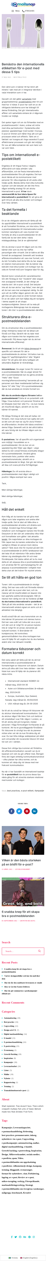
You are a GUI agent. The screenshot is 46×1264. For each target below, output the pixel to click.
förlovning (28, 1131)
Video (20, 1158)
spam (14, 1158)
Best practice (20, 77)
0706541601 (30, 11)
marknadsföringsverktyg (13, 1185)
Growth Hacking (27, 921)
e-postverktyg (24, 1150)
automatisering (25, 1143)
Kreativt (27, 1193)
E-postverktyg (9, 1046)
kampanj (37, 1166)
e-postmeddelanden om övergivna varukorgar (23, 1189)
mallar (36, 1143)
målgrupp (6, 1193)
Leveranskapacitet (21, 1127)
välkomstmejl (19, 1166)
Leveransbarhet (22, 869)
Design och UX (10, 1030)
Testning (7, 1086)
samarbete (26, 99)
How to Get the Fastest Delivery (17, 987)
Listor (6, 1070)
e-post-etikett (27, 790)
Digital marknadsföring (13, 1034)
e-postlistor (7, 1166)
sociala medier (33, 1154)
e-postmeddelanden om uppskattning (19, 1162)
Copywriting (9, 1026)
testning (5, 1170)
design (29, 1166)
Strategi (29, 1185)
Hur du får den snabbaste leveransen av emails (23, 983)
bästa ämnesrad (32, 348)
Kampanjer (39, 790)
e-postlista (6, 1158)
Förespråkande (32, 1181)
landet (4, 539)
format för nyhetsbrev (12, 1173)
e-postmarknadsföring (12, 1131)
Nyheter (7, 1078)
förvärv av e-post (26, 1177)
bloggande (14, 1170)
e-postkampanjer (9, 1143)
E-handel (7, 1038)
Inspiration (8, 1058)
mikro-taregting (9, 1181)
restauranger (26, 1170)
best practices (13, 790)
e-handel (28, 1147)
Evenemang (8, 1050)
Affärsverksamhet (17, 1154)
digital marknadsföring (12, 1147)
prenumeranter (22, 1135)
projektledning (25, 102)
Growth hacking (9, 1150)
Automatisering (10, 1018)
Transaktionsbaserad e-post (15, 1090)
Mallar (6, 1074)
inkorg (33, 1135)
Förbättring (33, 1173)
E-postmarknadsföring (13, 1042)
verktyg (20, 1181)
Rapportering (9, 1082)
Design (5, 1154)
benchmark (17, 1193)
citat (25, 1173)
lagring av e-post (9, 1177)
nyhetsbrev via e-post (11, 1139)
